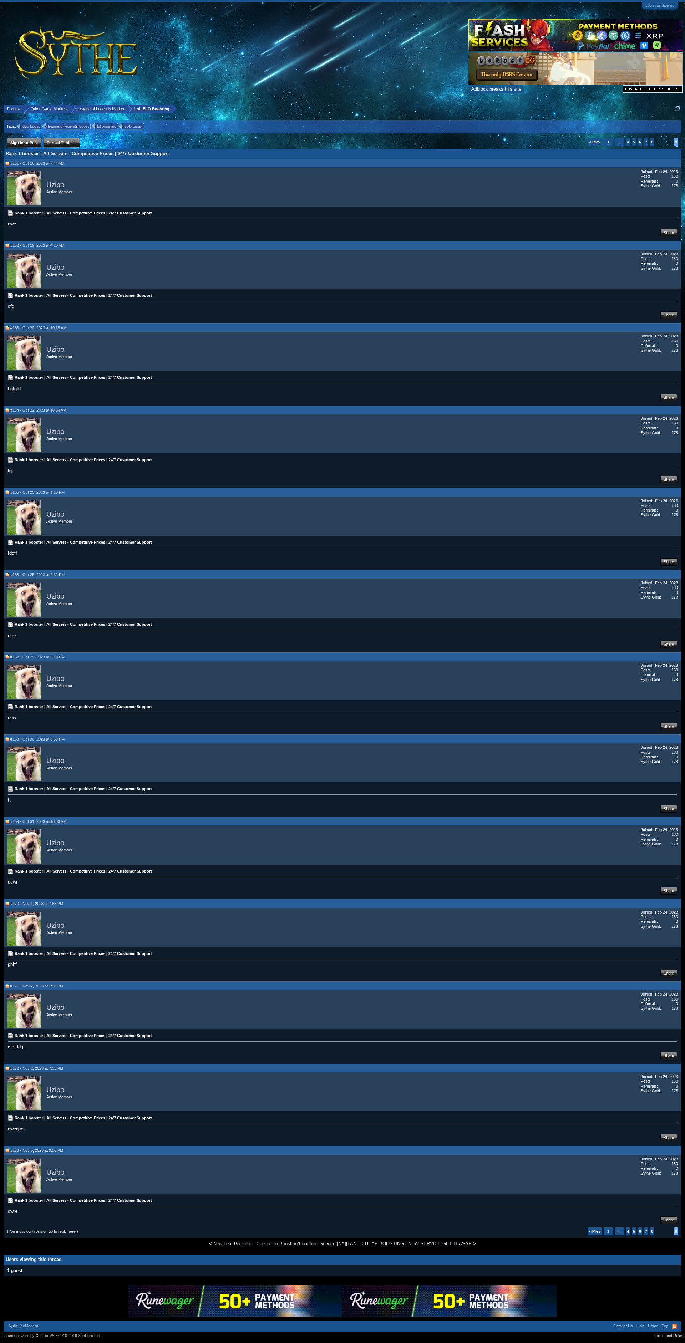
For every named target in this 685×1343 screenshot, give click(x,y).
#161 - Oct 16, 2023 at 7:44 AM (37, 163)
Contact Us (623, 1326)
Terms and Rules (668, 1335)
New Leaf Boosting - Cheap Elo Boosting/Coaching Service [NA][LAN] (285, 1243)
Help (640, 1326)
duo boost (31, 126)
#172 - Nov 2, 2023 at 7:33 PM (36, 1068)
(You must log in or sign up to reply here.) (42, 1231)
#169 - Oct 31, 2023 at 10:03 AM (38, 821)
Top (665, 1326)
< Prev (594, 142)
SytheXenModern (23, 1326)
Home (653, 1326)
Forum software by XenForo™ (51, 1335)
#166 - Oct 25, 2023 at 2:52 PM (37, 575)
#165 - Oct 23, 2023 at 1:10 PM (37, 492)
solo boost (133, 126)
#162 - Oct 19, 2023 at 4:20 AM (37, 245)
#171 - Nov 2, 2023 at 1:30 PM (36, 986)
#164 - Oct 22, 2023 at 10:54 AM (38, 410)
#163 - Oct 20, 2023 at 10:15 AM (38, 328)
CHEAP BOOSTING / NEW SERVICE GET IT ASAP (417, 1243)
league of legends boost (68, 126)
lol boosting (106, 126)
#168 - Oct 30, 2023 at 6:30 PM (37, 739)
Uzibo (55, 185)
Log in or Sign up (659, 5)
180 (674, 176)
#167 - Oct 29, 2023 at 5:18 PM (37, 657)
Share (669, 232)
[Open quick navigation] (677, 108)
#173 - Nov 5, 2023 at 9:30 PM (36, 1150)
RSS (674, 1326)
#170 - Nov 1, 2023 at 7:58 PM (36, 903)
